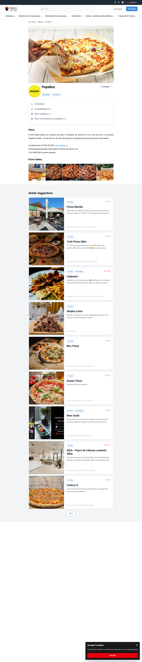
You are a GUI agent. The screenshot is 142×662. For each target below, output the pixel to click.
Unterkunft (76, 16)
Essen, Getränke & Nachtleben (99, 16)
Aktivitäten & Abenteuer (56, 16)
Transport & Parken (126, 16)
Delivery (46, 95)
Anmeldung (118, 9)
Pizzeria (56, 95)
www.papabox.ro (61, 145)
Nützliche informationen (30, 16)
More (71, 513)
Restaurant (79, 271)
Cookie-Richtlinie (132, 649)
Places (40, 22)
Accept (113, 655)
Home (33, 22)
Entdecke (10, 16)
